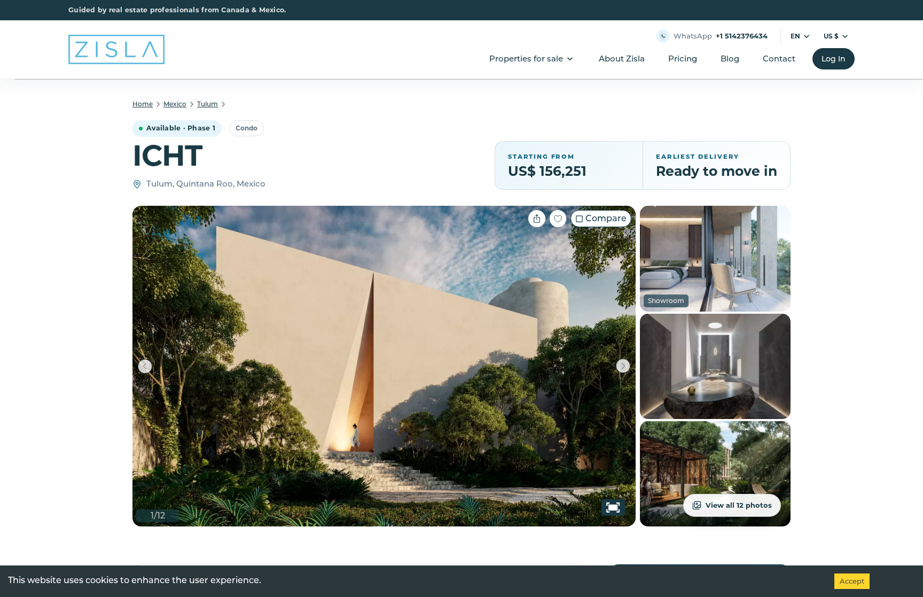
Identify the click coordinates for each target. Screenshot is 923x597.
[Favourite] (558, 218)
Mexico (174, 104)
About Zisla (622, 58)
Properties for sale (526, 58)
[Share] (536, 218)
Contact (779, 58)
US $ (831, 36)
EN (795, 36)
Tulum (207, 104)
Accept (852, 581)
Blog (730, 58)
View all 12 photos (739, 505)
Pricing (682, 58)
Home (142, 104)
